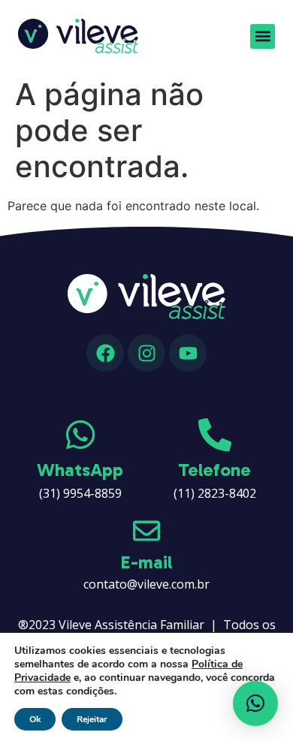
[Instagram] (146, 353)
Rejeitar (92, 719)
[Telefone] (214, 434)
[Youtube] (188, 353)
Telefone (214, 469)
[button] (262, 36)
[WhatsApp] (80, 434)
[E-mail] (146, 530)
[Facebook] (105, 353)
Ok (35, 719)
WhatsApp (80, 469)
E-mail (146, 562)
